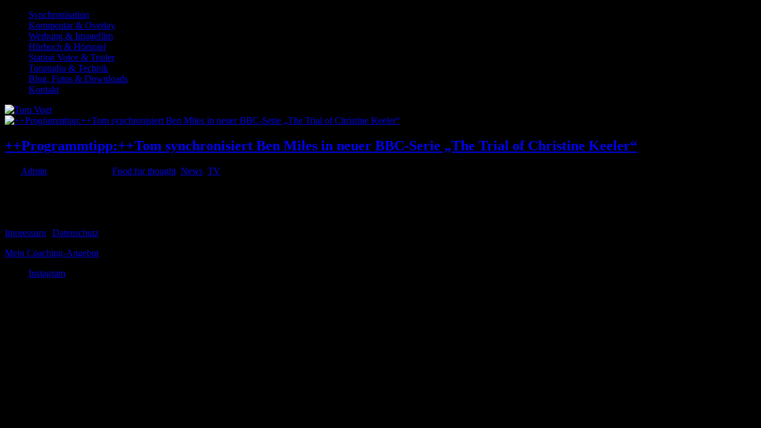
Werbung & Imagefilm (71, 36)
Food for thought (144, 171)
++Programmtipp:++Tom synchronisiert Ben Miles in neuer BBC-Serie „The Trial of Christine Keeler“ (321, 145)
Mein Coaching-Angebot (52, 253)
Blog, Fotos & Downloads (78, 79)
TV (214, 171)
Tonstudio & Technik (68, 68)
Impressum (25, 233)
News (192, 171)
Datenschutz (75, 233)
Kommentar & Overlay (72, 25)
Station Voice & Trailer (72, 57)
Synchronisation (59, 15)
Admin (34, 171)
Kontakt (44, 89)
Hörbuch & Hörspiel (67, 47)
